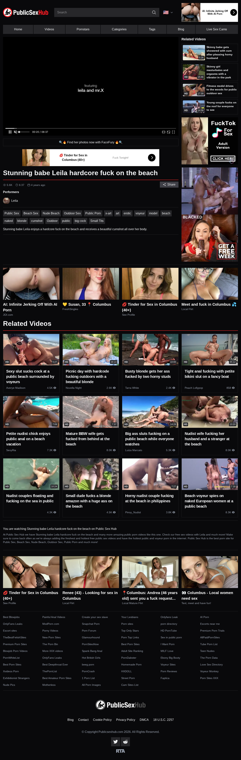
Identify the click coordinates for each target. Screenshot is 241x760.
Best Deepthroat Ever (55, 664)
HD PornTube (169, 630)
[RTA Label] (120, 751)
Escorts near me (210, 623)
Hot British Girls (91, 657)
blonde (22, 220)
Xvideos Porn (11, 671)
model (153, 213)
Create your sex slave (95, 617)
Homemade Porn (131, 664)
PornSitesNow (90, 644)
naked (9, 220)
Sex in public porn (171, 637)
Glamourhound (91, 637)
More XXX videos (52, 650)
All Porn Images (91, 684)
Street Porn (128, 678)
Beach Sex (31, 213)
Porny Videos (50, 630)
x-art (108, 213)
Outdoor (52, 220)
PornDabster (128, 657)
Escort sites (10, 630)
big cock (80, 220)
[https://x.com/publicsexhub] (115, 741)
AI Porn (204, 617)
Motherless (49, 684)
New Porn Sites (51, 637)
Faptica (165, 678)
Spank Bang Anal (92, 650)
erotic (127, 213)
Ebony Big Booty (170, 657)
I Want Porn (168, 644)
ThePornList (49, 671)
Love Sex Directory (211, 664)
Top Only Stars (130, 630)
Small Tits (97, 220)
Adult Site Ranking (132, 650)
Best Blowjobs (11, 617)
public (66, 220)
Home (18, 29)
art (117, 213)
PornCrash (88, 671)
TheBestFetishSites (14, 637)
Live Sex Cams (217, 29)
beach (166, 213)
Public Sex (12, 213)
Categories (119, 29)
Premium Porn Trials (212, 630)
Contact (83, 719)
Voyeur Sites (168, 664)
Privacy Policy (125, 719)
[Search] (154, 12)
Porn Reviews (169, 671)
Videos (49, 29)
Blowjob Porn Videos (15, 650)
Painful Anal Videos (53, 617)
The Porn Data (209, 657)
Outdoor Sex (72, 213)
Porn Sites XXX (209, 678)
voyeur (140, 213)
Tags (152, 29)
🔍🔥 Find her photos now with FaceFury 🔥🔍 (91, 142)
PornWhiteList (11, 657)
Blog (181, 29)
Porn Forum (89, 630)
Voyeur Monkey (209, 671)
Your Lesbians (129, 617)
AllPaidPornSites (210, 637)
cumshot (36, 220)
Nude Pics (9, 684)
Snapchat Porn (91, 623)
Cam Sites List (129, 684)
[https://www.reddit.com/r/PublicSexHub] (125, 741)
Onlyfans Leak (169, 617)
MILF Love (167, 650)
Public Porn (93, 213)
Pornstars (83, 29)
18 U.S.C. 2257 (163, 719)
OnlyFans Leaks (12, 623)
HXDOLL (126, 671)
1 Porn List (88, 678)
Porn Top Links (130, 637)
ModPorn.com (50, 623)
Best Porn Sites (130, 644)
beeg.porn (88, 664)
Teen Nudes (207, 650)
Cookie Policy (102, 719)
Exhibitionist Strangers (16, 678)
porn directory (169, 623)
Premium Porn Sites (15, 644)
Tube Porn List (208, 644)
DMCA (144, 719)
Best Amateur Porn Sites (56, 678)
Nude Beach (51, 213)
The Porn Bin (50, 644)
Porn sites (127, 623)
